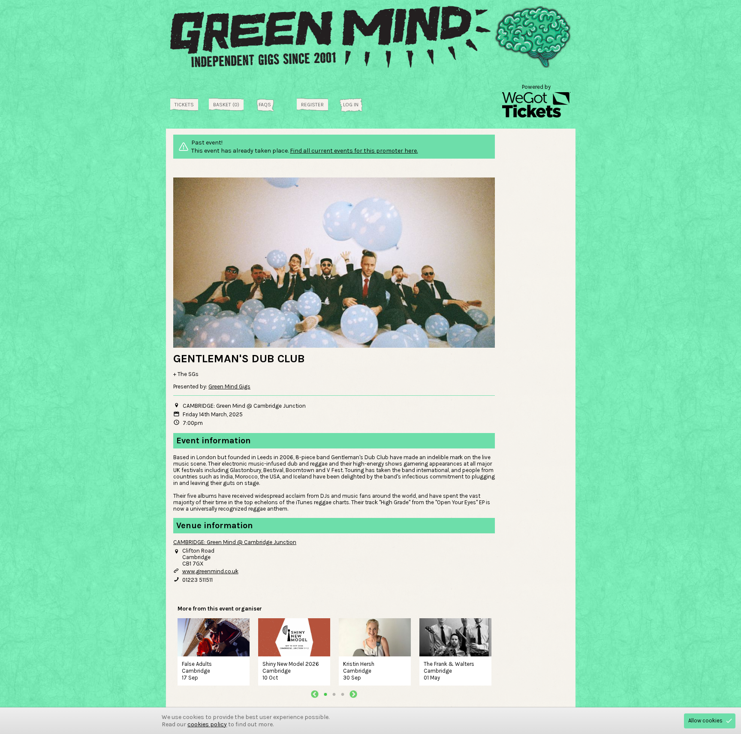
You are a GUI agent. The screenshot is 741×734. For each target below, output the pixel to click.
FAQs (265, 105)
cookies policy (207, 724)
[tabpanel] (213, 651)
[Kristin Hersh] (374, 636)
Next (353, 694)
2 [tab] (334, 694)
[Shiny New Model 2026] (294, 636)
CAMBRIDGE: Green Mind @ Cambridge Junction (234, 542)
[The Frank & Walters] (455, 636)
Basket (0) (226, 105)
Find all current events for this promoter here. (354, 150)
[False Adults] (213, 636)
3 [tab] (342, 694)
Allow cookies (705, 720)
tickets (184, 105)
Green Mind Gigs (229, 386)
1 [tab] (325, 694)
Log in (350, 105)
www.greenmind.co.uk (210, 571)
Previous (314, 694)
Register (312, 105)
